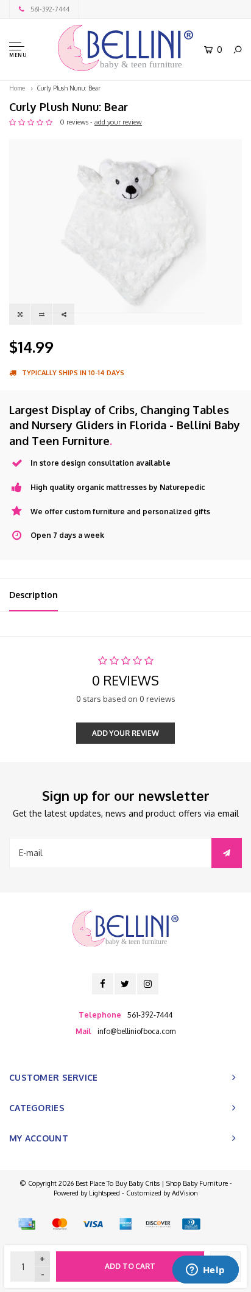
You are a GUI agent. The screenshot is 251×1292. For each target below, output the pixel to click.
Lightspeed (104, 1193)
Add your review (125, 733)
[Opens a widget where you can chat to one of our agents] (205, 1271)
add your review (118, 122)
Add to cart (130, 1266)
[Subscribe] (226, 853)
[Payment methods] (26, 1224)
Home (17, 88)
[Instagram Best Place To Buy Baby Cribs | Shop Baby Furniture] (147, 983)
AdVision (185, 1193)
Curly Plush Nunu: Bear (69, 88)
